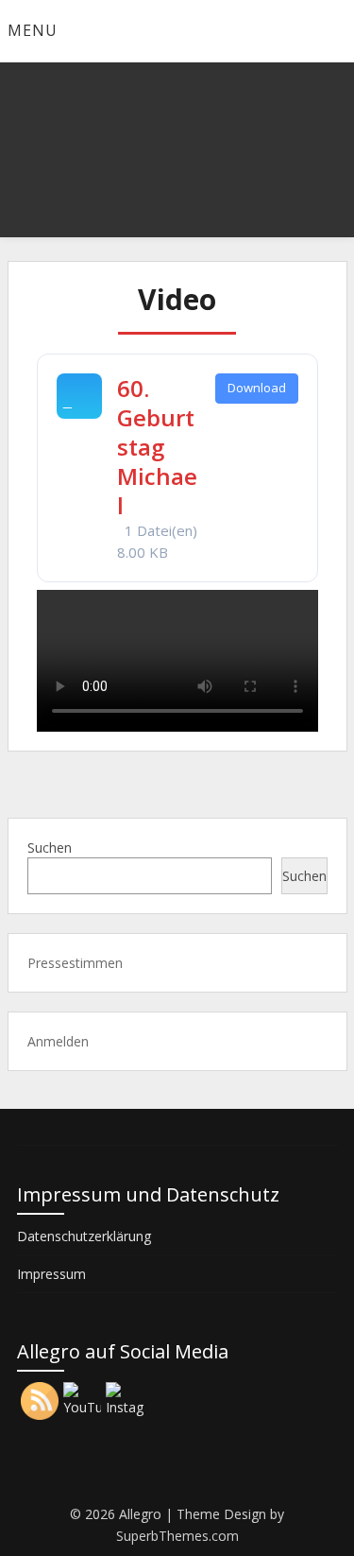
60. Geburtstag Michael (157, 447)
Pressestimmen (75, 963)
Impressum (51, 1274)
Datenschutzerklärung (84, 1236)
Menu (33, 30)
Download (257, 387)
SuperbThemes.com (177, 1536)
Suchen (49, 847)
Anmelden (58, 1041)
